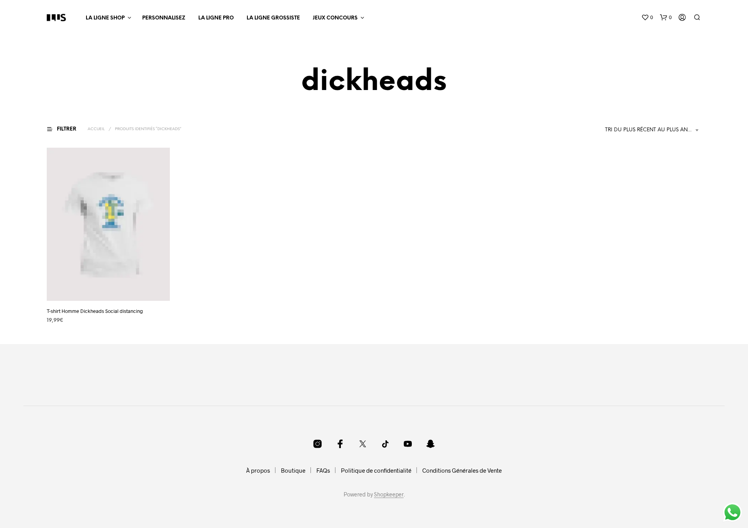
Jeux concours (335, 18)
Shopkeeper (389, 494)
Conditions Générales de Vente (462, 470)
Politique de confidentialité (376, 470)
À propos (258, 470)
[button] (647, 17)
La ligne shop (105, 18)
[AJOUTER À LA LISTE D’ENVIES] (108, 286)
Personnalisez (163, 18)
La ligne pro (216, 18)
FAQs (323, 470)
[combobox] (653, 130)
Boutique (293, 470)
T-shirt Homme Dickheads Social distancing (95, 311)
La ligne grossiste (273, 18)
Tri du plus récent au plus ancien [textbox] (652, 129)
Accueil (96, 129)
